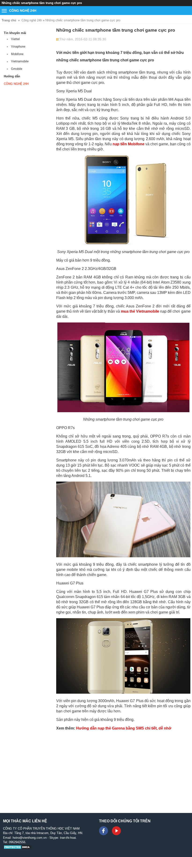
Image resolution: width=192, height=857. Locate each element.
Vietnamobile (20, 61)
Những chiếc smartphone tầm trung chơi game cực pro (82, 20)
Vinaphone (18, 46)
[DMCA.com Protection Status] (17, 848)
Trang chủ (9, 20)
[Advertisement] (123, 767)
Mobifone (17, 54)
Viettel (15, 39)
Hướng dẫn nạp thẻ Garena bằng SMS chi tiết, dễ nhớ (123, 728)
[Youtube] (116, 830)
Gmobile (16, 69)
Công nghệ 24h (32, 20)
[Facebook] (103, 830)
